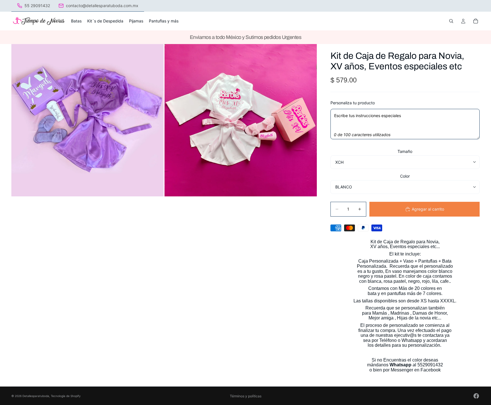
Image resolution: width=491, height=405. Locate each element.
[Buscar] (451, 21)
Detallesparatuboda (35, 396)
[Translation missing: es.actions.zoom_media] (87, 120)
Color (405, 176)
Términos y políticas (245, 396)
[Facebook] (476, 395)
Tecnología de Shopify (66, 396)
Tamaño (405, 151)
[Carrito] (475, 21)
